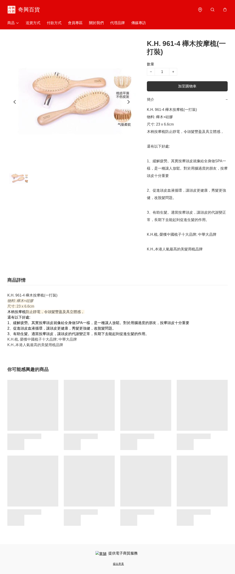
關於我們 (96, 23)
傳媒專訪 (138, 23)
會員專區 (75, 23)
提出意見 (118, 564)
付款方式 (54, 23)
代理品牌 (117, 23)
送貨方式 (33, 23)
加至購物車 (187, 86)
